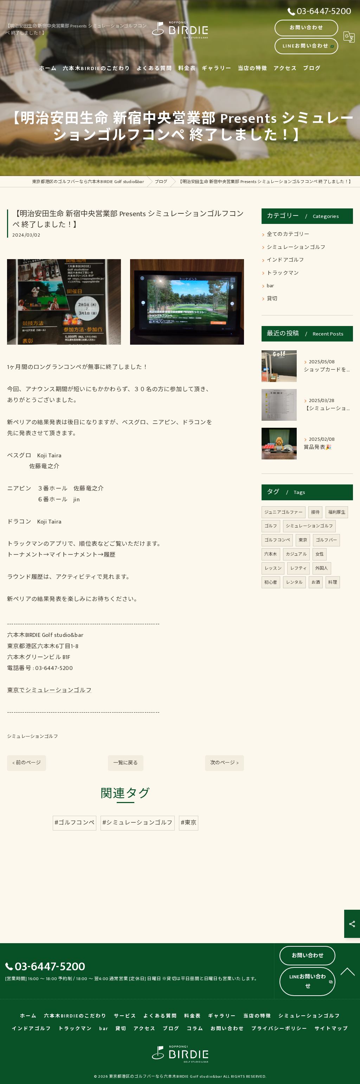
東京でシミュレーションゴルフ (49, 690)
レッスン (273, 568)
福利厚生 (337, 512)
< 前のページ (26, 763)
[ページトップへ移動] (348, 971)
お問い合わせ (306, 28)
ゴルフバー (326, 540)
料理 (332, 582)
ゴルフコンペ (277, 540)
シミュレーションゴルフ (32, 736)
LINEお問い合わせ (306, 46)
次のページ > (224, 763)
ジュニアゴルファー (283, 512)
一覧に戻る (125, 763)
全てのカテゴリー (288, 234)
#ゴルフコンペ (74, 823)
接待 (315, 512)
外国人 (321, 568)
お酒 (315, 582)
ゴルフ (270, 526)
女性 (319, 554)
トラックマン (283, 273)
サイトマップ (331, 1029)
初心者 (270, 582)
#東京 (189, 823)
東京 (302, 540)
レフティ (298, 568)
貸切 (272, 299)
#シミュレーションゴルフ (137, 823)
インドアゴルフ (285, 260)
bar (270, 286)
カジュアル (296, 554)
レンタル (294, 582)
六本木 (270, 554)
